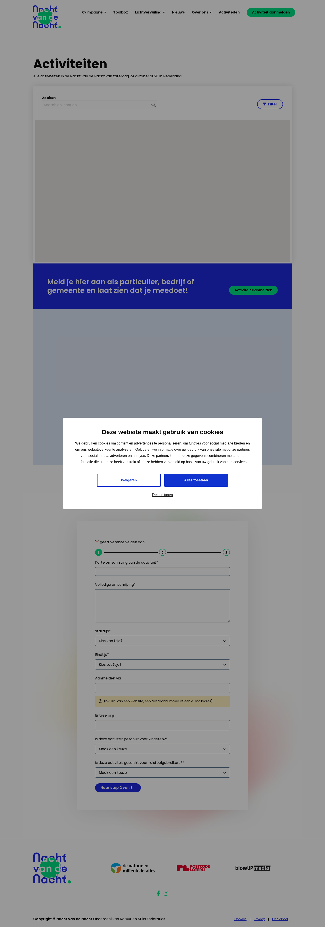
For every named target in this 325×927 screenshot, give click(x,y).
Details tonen (162, 495)
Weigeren (129, 480)
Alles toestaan (196, 480)
